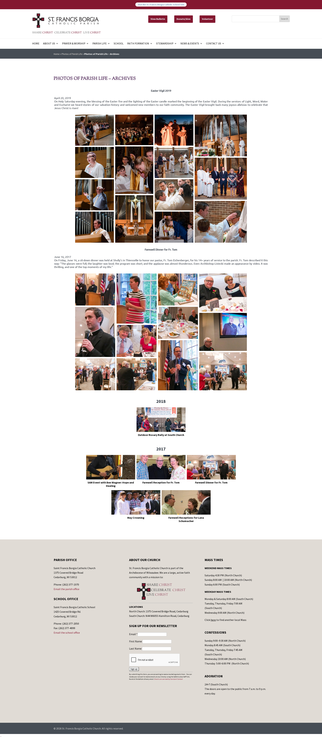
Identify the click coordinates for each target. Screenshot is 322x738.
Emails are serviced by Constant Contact (168, 679)
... (1, 735)
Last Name (135, 648)
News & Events (189, 43)
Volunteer (207, 18)
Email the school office (67, 632)
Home (35, 43)
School (118, 43)
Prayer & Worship (73, 43)
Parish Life (99, 43)
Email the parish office (66, 589)
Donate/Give (184, 18)
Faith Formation (138, 43)
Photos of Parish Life (72, 53)
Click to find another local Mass (225, 620)
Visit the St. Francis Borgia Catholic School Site (161, 4)
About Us (49, 43)
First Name (135, 641)
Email (133, 634)
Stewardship (164, 43)
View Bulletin (158, 18)
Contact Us (213, 43)
